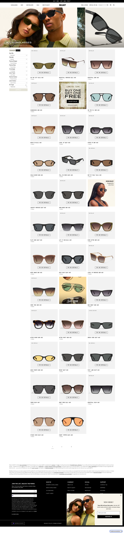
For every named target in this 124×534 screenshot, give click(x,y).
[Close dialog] (120, 495)
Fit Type (11, 84)
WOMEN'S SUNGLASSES (52, 484)
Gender (11, 57)
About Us (70, 484)
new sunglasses (23, 465)
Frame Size (12, 65)
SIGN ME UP (108, 516)
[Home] (63, 5)
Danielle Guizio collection (76, 465)
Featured (12, 55)
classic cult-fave (48, 466)
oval (23, 466)
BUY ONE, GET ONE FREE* (62, 1)
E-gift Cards (49, 493)
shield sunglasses (49, 468)
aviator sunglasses (57, 466)
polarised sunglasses (58, 472)
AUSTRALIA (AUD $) (19, 523)
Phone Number (16, 493)
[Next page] (71, 446)
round (33, 468)
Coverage (12, 69)
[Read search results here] (107, 5)
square (36, 468)
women (53, 465)
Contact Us (103, 484)
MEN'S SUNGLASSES (51, 487)
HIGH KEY (41, 466)
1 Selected (12, 86)
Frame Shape (13, 61)
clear (26, 85)
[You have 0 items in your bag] (114, 5)
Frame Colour (13, 77)
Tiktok (87, 484)
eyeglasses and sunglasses (65, 474)
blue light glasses (97, 472)
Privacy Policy (48, 523)
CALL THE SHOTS (93, 466)
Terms (55, 523)
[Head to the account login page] (111, 5)
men (58, 465)
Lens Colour (12, 81)
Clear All (18, 50)
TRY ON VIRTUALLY (44, 72)
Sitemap (59, 523)
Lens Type (12, 73)
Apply (18, 90)
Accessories (49, 490)
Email (13, 488)
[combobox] (103, 5)
